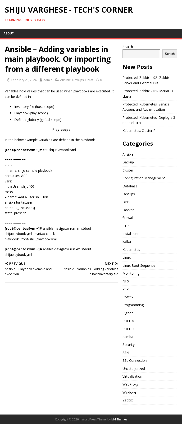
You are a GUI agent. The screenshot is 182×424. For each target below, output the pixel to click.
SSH (126, 352)
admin (47, 80)
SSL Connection (135, 360)
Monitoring (131, 273)
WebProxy (130, 384)
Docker (128, 210)
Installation (131, 233)
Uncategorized (134, 368)
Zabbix (128, 400)
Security (129, 344)
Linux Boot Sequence (139, 265)
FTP (126, 226)
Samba (128, 336)
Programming (133, 305)
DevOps (78, 80)
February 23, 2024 (23, 80)
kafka (127, 241)
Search (128, 46)
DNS (126, 202)
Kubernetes (131, 249)
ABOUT (9, 33)
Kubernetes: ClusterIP (139, 130)
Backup (128, 162)
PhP (126, 289)
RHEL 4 (128, 321)
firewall (128, 217)
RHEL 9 (128, 329)
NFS (126, 281)
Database (130, 186)
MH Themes (119, 419)
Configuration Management (144, 178)
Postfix (128, 297)
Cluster (128, 170)
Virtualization (132, 376)
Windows (129, 392)
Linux (89, 80)
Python (128, 313)
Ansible (65, 80)
